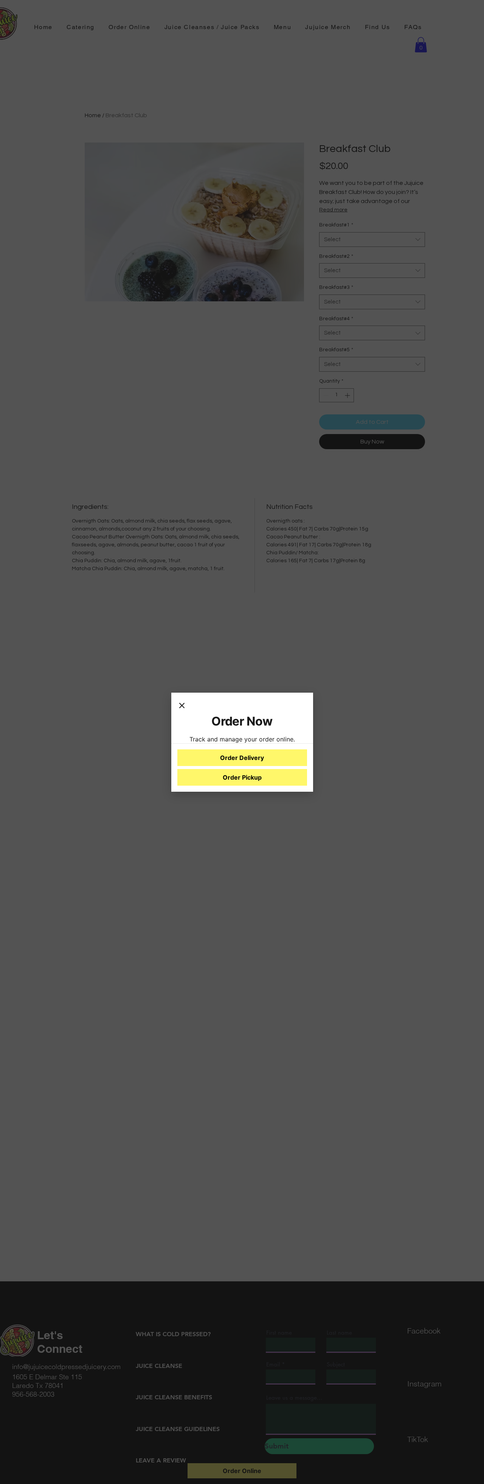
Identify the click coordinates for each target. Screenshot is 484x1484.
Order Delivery (242, 757)
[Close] (181, 706)
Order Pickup (242, 777)
